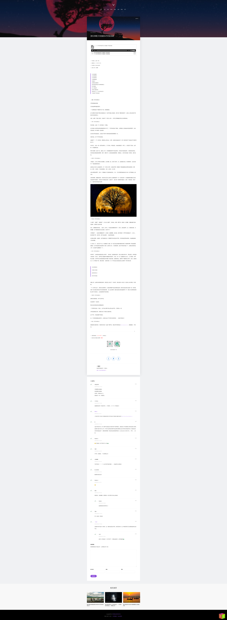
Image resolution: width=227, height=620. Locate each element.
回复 (136, 400)
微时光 (96, 411)
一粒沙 (96, 521)
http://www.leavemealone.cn (126, 416)
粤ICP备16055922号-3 (116, 614)
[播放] (92, 50)
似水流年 (220, 616)
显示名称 (92, 569)
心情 (118, 9)
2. (100, 54)
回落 (122, 9)
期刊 (111, 9)
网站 (122, 569)
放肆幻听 (136, 18)
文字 (104, 9)
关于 (125, 9)
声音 (108, 9)
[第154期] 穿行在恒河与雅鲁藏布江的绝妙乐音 (131, 605)
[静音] (131, 50)
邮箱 (106, 569)
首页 (101, 9)
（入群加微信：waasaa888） (117, 616)
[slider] (133, 50)
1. (100, 52)
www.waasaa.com (124, 324)
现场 (115, 9)
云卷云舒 (224, 615)
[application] (113, 50)
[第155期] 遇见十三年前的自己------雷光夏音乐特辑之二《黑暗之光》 (113, 605)
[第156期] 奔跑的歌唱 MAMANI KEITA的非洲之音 (95, 605)
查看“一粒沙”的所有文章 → (102, 370)
